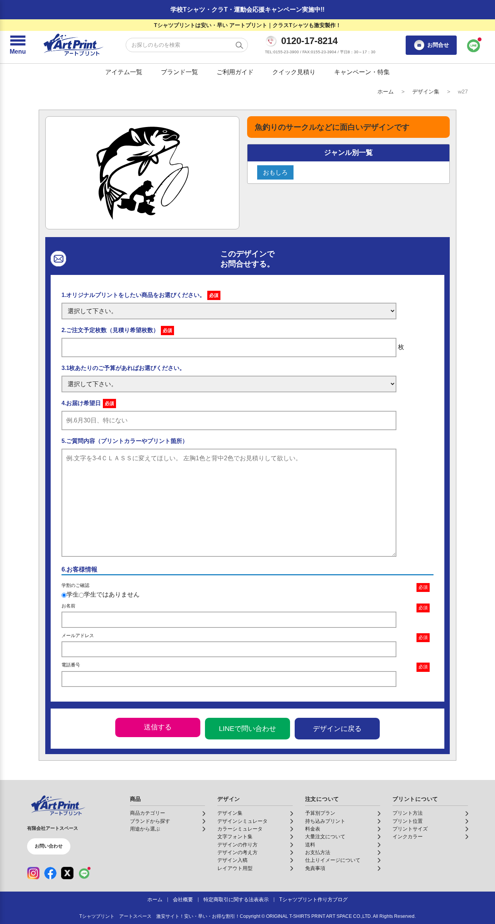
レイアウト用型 (235, 868)
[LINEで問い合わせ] (473, 45)
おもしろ (275, 172)
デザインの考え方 (237, 852)
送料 (310, 845)
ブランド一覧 (179, 72)
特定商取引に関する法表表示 (236, 899)
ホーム (385, 91)
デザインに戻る (337, 728)
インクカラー (408, 836)
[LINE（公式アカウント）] (84, 873)
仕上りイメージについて (332, 860)
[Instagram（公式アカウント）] (33, 873)
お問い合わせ (49, 846)
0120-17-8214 (309, 41)
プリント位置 (408, 821)
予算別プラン (320, 813)
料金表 (312, 829)
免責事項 (315, 868)
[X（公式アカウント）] (67, 873)
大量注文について (325, 836)
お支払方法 (317, 852)
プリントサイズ (410, 829)
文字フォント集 (235, 836)
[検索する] (239, 45)
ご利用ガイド (235, 72)
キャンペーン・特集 (362, 72)
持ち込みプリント (325, 821)
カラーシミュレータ (240, 829)
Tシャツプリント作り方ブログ (313, 899)
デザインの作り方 (237, 845)
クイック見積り (294, 72)
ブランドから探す (150, 821)
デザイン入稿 (232, 860)
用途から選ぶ (145, 829)
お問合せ (438, 45)
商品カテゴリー (147, 813)
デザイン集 (425, 91)
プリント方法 (408, 813)
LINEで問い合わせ (247, 728)
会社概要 (183, 899)
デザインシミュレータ (242, 821)
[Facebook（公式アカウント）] (50, 873)
